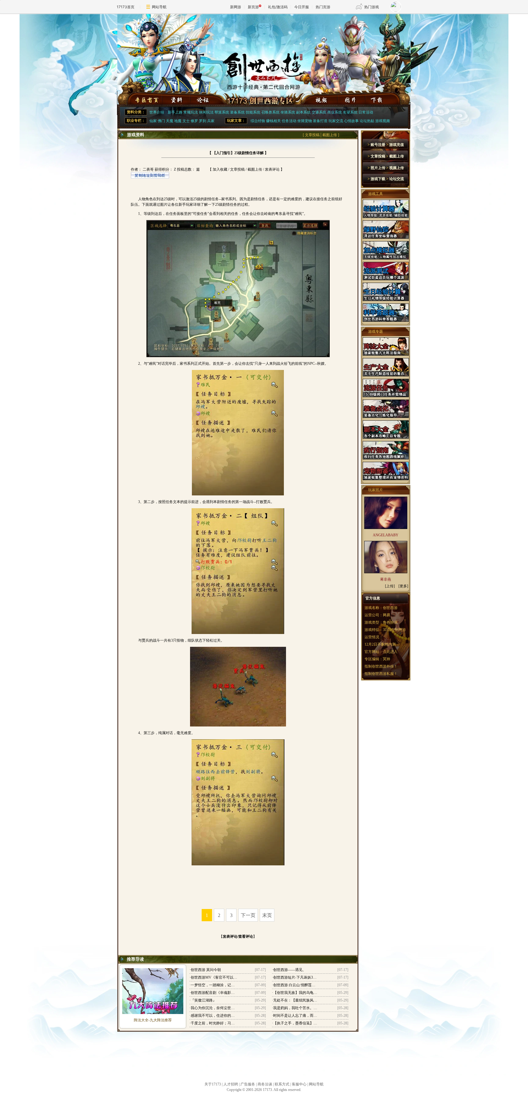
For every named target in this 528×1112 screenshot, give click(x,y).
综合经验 (258, 121)
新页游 (253, 7)
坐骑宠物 (304, 121)
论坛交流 (396, 179)
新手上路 (175, 112)
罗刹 (202, 121)
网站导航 (159, 7)
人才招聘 (230, 1084)
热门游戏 (371, 7)
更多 (403, 586)
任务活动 (289, 121)
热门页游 (323, 7)
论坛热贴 (367, 121)
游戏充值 (396, 145)
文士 (186, 121)
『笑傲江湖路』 (203, 1000)
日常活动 (365, 112)
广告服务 (247, 1084)
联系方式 (282, 1084)
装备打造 (320, 121)
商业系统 (334, 112)
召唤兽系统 (270, 112)
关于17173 (212, 1084)
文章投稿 (312, 135)
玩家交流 (335, 121)
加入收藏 (220, 169)
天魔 (169, 121)
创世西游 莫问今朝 (206, 970)
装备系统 (237, 112)
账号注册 (378, 145)
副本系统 (303, 112)
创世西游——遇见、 (289, 970)
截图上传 (329, 135)
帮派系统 (222, 112)
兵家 (211, 121)
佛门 (161, 121)
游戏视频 (382, 121)
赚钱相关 (273, 121)
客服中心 (299, 1084)
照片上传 (378, 168)
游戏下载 (378, 179)
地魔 (178, 121)
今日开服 (301, 7)
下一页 (248, 915)
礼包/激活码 (278, 7)
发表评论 (272, 169)
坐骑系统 (287, 112)
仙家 (153, 121)
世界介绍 (156, 112)
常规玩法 (190, 112)
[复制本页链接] (150, 177)
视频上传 (396, 168)
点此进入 (390, 652)
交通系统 (319, 112)
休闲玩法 (206, 112)
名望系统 (350, 112)
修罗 (194, 121)
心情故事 (351, 121)
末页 (267, 915)
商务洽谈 (265, 1084)
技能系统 (253, 112)
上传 (390, 586)
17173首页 (125, 7)
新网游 (235, 7)
